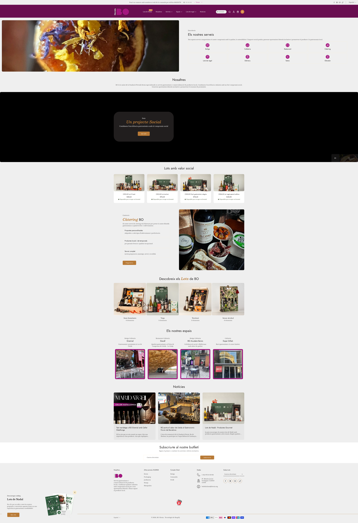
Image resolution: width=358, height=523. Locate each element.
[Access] (234, 12)
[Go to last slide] (335, 158)
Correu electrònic (153, 457)
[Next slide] (348, 158)
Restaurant (287, 49)
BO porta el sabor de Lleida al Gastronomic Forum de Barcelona (177, 428)
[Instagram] (337, 2)
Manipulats (147, 486)
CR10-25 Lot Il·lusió (129, 194)
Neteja (146, 483)
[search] (229, 12)
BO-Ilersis (160, 517)
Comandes (174, 477)
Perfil (172, 480)
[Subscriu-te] (242, 474)
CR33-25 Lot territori (162, 194)
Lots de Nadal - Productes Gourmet (218, 427)
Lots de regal (207, 60)
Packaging (147, 477)
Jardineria (147, 480)
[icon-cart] (238, 12)
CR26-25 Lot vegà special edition (229, 194)
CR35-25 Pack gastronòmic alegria (196, 194)
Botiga (207, 49)
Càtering (328, 49)
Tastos (288, 60)
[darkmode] (242, 12)
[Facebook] (334, 2)
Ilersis (146, 474)
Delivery (247, 60)
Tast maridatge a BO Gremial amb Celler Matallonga (131, 428)
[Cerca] (75, 492)
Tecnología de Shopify (172, 517)
